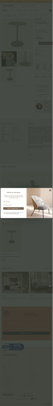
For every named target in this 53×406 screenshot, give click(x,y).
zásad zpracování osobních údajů (12, 213)
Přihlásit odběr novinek (12, 208)
